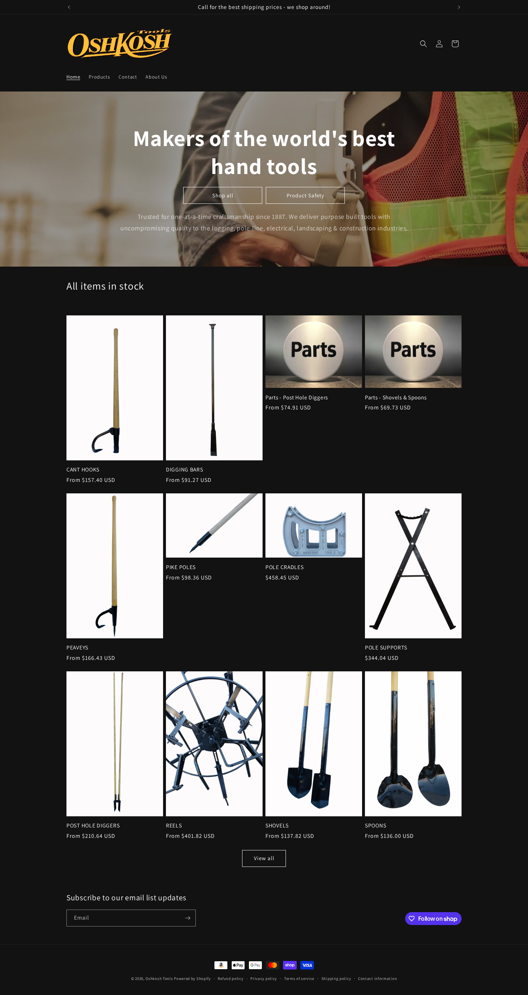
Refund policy (230, 978)
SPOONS (375, 825)
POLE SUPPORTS (386, 647)
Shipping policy (336, 978)
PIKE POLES (181, 567)
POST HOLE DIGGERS (93, 825)
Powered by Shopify (192, 978)
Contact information (377, 978)
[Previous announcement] (69, 7)
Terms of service (299, 978)
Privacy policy (263, 978)
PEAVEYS (77, 647)
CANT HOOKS (82, 469)
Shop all (222, 195)
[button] (423, 44)
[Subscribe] (187, 918)
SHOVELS (277, 825)
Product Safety (305, 195)
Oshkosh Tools (159, 978)
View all (264, 858)
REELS (174, 825)
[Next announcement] (459, 7)
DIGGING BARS (184, 469)
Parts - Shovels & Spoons (395, 397)
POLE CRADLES (284, 567)
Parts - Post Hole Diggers (296, 397)
